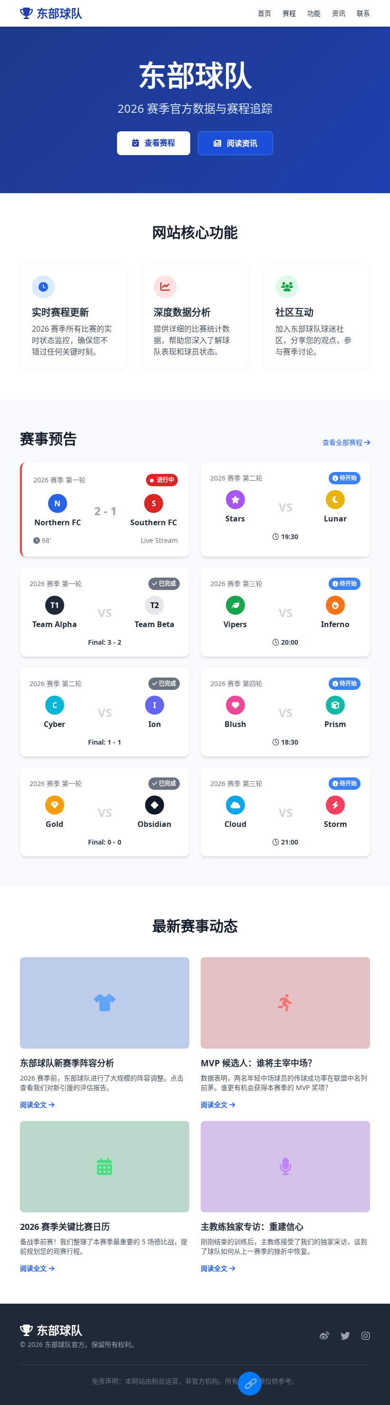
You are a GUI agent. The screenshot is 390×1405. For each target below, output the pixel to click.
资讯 (338, 13)
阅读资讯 (241, 143)
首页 (264, 13)
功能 (314, 13)
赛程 (289, 13)
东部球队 (59, 13)
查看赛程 (159, 143)
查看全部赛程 (343, 442)
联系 (363, 13)
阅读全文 (34, 1104)
